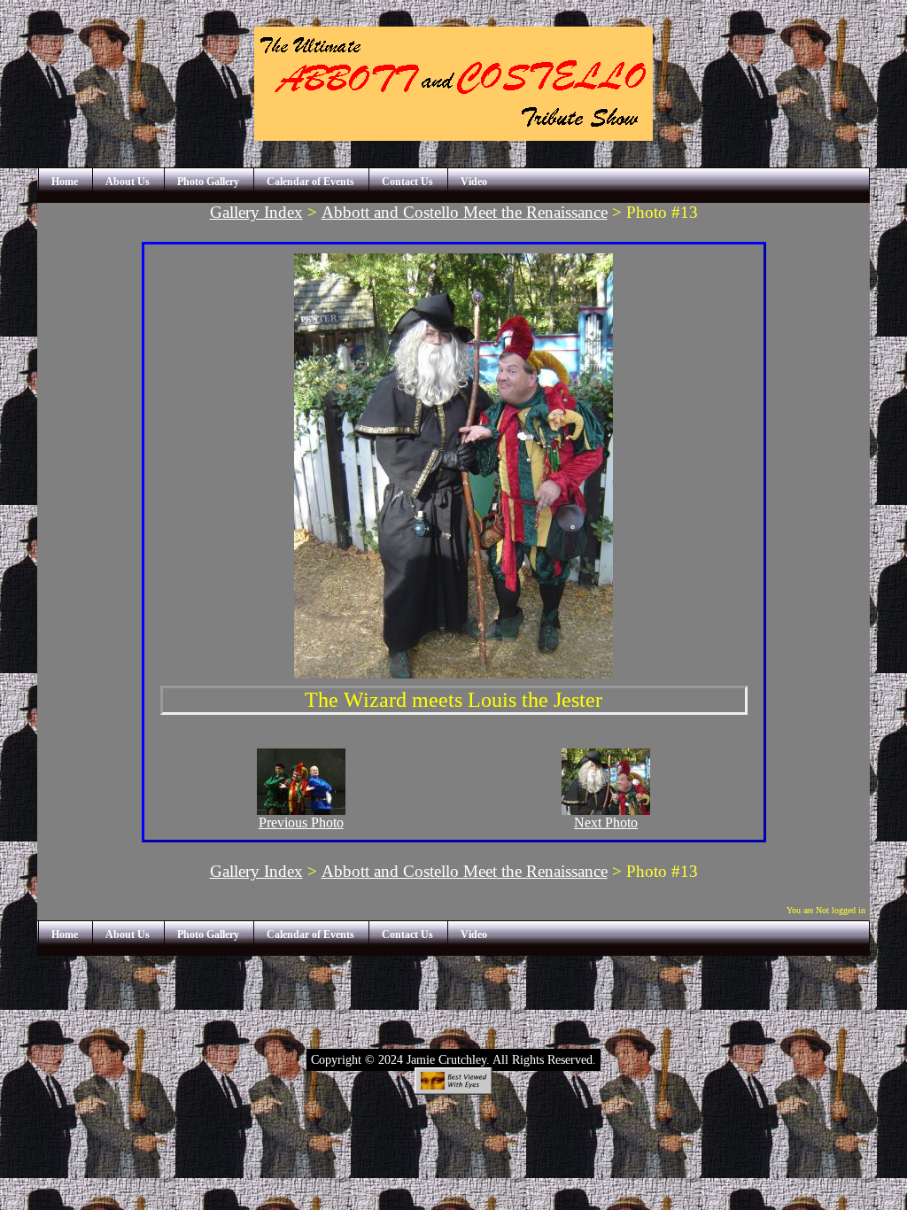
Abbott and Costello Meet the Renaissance (465, 212)
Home (64, 182)
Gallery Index (256, 212)
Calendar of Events (310, 182)
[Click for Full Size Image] (453, 673)
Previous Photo (301, 822)
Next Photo (606, 822)
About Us (127, 182)
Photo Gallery (208, 182)
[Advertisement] (453, 995)
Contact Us (407, 182)
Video (474, 182)
